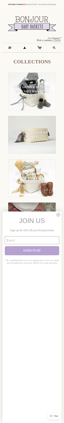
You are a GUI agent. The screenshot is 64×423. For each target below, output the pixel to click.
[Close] (58, 215)
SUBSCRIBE (32, 250)
